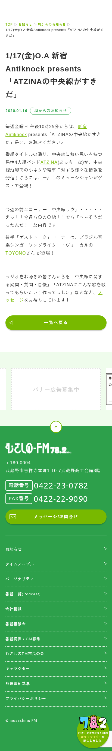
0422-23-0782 (61, 485)
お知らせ (25, 24)
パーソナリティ (19, 579)
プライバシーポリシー (25, 698)
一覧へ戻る (56, 322)
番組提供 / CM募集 (23, 639)
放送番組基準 (17, 683)
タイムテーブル (19, 564)
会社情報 (13, 609)
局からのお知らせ (52, 24)
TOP (9, 24)
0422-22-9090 (61, 499)
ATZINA (49, 162)
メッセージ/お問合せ (56, 516)
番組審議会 (15, 624)
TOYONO (15, 253)
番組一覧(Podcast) (23, 594)
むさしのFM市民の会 (24, 654)
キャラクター (17, 668)
